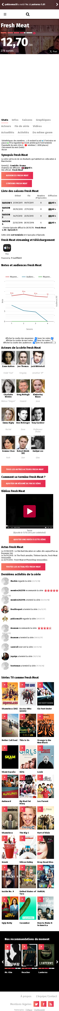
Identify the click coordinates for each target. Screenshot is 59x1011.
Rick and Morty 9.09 (38, 4)
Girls (22, 772)
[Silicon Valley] (28, 858)
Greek (5, 862)
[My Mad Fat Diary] (28, 797)
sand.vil (14, 647)
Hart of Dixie (43, 833)
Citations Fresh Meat (16, 183)
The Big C (24, 833)
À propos (26, 996)
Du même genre (43, 132)
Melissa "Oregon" (8, 401)
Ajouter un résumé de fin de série (23, 483)
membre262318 (18, 590)
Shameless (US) (10, 709)
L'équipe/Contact (46, 996)
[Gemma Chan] (8, 449)
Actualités (7, 132)
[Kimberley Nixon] (38, 392)
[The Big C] (28, 829)
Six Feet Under (44, 709)
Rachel (8, 429)
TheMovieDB (39, 1010)
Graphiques (43, 119)
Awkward (6, 801)
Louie (40, 772)
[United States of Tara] (28, 887)
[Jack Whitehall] (38, 364)
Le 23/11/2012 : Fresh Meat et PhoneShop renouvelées (24, 560)
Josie (38, 401)
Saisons (27, 119)
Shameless (7, 833)
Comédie (14, 166)
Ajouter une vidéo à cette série (30, 539)
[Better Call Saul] (10, 736)
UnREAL (41, 891)
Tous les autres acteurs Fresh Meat (24, 469)
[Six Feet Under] (45, 705)
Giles (38, 458)
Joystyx (14, 656)
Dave (23, 429)
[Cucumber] (28, 919)
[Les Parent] (45, 797)
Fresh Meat (17, 170)
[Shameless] (10, 829)
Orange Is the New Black (44, 741)
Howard (23, 401)
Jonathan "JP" (37, 373)
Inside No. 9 (8, 891)
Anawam (14, 628)
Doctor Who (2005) (25, 710)
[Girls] (28, 768)
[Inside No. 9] (10, 887)
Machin (14, 581)
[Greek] (10, 858)
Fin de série (22, 126)
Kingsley (23, 373)
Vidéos (37, 126)
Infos (15, 119)
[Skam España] (10, 768)
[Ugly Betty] (10, 919)
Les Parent (42, 801)
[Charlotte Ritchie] (8, 392)
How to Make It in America (44, 924)
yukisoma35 (16, 619)
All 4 (30, 168)
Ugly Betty (7, 923)
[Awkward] (10, 797)
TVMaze (28, 1010)
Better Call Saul (9, 740)
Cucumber (25, 923)
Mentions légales (20, 1004)
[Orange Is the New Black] (45, 736)
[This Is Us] (28, 736)
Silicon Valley (26, 862)
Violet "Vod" (8, 373)
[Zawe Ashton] (8, 364)
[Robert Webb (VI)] (23, 449)
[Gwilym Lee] (38, 449)
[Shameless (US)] (10, 705)
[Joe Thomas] (23, 364)
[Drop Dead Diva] (45, 858)
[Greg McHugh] (23, 392)
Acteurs (6, 126)
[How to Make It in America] (45, 919)
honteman (15, 666)
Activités (23, 132)
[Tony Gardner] (38, 421)
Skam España (8, 772)
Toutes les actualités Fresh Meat (23, 567)
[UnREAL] (45, 887)
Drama (23, 166)
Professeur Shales (37, 430)
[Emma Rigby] (8, 421)
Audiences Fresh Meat (17, 175)
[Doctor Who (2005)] (28, 705)
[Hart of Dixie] (45, 829)
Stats (4, 119)
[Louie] (45, 768)
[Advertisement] (29, 85)
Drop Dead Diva (45, 862)
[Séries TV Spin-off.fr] (17, 14)
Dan (23, 458)
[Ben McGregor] (23, 421)
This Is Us (24, 740)
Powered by (6, 258)
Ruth (8, 458)
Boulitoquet (16, 609)
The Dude (10, 4)
